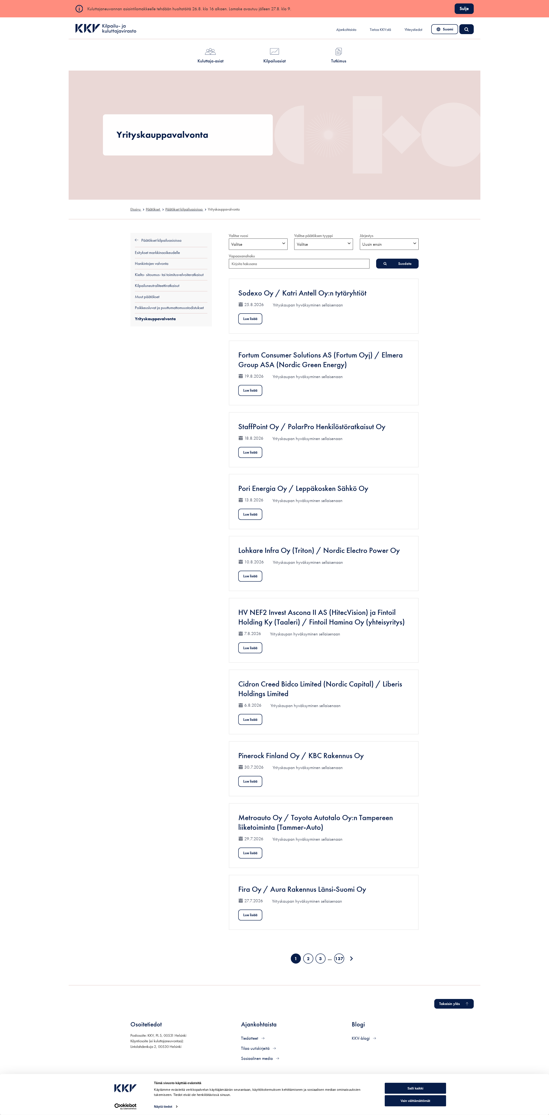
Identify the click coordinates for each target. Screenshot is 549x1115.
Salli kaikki (415, 1088)
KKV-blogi (361, 1038)
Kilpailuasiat (274, 61)
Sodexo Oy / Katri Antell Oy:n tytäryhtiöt (302, 293)
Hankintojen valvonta (151, 263)
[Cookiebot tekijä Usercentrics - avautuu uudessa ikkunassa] (125, 1106)
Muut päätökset (147, 296)
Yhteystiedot (413, 29)
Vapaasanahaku (242, 256)
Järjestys (366, 235)
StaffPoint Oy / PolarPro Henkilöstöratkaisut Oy (311, 426)
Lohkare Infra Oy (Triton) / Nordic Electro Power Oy (319, 550)
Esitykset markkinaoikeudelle (157, 252)
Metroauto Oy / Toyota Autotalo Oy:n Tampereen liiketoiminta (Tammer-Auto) (315, 822)
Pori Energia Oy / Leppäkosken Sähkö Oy (303, 488)
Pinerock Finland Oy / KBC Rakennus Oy (301, 755)
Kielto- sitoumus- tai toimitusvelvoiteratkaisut (169, 274)
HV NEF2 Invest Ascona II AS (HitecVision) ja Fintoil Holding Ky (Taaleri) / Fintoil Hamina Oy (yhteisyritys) (321, 617)
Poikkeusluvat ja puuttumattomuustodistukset (169, 307)
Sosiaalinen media (257, 1058)
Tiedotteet (250, 1038)
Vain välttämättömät (415, 1101)
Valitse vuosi (238, 235)
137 (339, 960)
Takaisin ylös (449, 1003)
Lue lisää (250, 318)
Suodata (405, 263)
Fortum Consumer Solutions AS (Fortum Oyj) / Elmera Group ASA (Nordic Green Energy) (320, 360)
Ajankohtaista (346, 29)
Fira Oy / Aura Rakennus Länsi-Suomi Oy (302, 889)
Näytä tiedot (163, 1106)
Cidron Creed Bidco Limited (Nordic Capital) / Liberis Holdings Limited (320, 689)
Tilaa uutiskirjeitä (256, 1048)
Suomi (445, 30)
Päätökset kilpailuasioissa (160, 240)
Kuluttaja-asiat (210, 61)
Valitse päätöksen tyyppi (313, 235)
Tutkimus (338, 61)
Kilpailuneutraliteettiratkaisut (157, 285)
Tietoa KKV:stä (380, 29)
